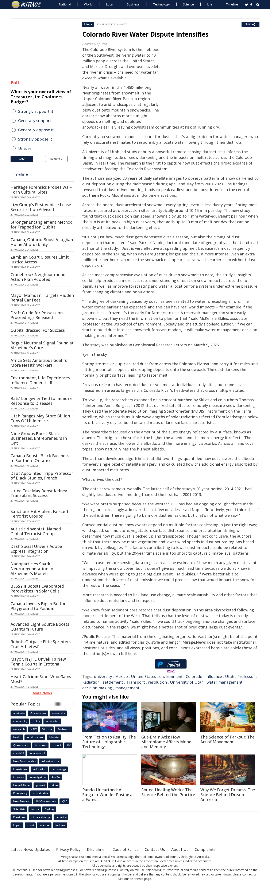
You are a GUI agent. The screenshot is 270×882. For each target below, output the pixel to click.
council (57, 745)
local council (37, 753)
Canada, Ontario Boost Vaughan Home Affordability (42, 242)
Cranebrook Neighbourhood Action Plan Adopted (38, 277)
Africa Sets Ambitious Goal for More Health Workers (40, 363)
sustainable (40, 793)
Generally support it (36, 120)
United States (143, 676)
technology (59, 769)
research (19, 729)
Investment (20, 769)
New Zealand (21, 801)
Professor (246, 676)
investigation (38, 777)
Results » (56, 159)
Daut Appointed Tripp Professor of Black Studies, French (42, 476)
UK (69, 745)
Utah (229, 676)
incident (60, 825)
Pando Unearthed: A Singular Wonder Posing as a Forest (108, 794)
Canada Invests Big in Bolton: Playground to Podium (39, 606)
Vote (22, 159)
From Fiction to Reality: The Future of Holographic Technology (109, 741)
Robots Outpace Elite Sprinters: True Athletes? (41, 644)
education (39, 769)
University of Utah (187, 682)
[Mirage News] (28, 4)
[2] (167, 869)
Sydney (50, 809)
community (20, 721)
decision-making (97, 687)
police (36, 721)
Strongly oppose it (35, 139)
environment (171, 676)
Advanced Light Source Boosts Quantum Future (40, 627)
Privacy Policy (68, 849)
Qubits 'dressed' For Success (38, 330)
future (35, 809)
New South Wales (24, 761)
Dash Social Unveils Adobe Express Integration (36, 549)
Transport (135, 682)
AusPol (56, 777)
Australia (19, 713)
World (88, 4)
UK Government (46, 801)
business (41, 745)
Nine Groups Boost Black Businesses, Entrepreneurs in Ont (39, 438)
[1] (164, 869)
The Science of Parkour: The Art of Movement (227, 739)
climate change (41, 817)
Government (38, 713)
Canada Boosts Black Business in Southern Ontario (40, 458)
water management (225, 682)
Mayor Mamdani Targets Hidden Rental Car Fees (42, 298)
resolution (157, 682)
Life (209, 4)
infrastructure (50, 761)
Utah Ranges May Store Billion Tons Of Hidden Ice (40, 418)
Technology (161, 4)
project (40, 785)
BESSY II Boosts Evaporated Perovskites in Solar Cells (37, 588)
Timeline (232, 4)
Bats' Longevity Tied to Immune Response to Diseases (42, 401)
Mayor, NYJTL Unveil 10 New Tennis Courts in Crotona (38, 661)
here (132, 653)
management (127, 687)
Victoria (47, 729)
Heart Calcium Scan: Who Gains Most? (41, 679)
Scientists (19, 809)
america (61, 817)
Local (109, 4)
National (65, 4)
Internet (45, 825)
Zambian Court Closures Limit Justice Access (40, 259)
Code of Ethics (125, 849)
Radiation (91, 682)
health (17, 737)
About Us (179, 849)
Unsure (24, 148)
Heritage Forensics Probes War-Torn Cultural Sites (41, 190)
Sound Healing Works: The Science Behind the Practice (168, 792)
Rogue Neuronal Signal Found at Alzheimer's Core (42, 345)
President (19, 817)
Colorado (194, 676)
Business (133, 4)
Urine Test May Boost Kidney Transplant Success (39, 493)
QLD (65, 801)
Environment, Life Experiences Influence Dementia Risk (40, 380)
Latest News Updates (30, 849)
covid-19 (18, 753)
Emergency (20, 793)
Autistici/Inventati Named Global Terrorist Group (36, 531)
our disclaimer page (137, 879)
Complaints (205, 849)
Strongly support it (35, 111)
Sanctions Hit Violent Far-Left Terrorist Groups (40, 514)
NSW (34, 729)
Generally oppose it (36, 129)
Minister (54, 737)
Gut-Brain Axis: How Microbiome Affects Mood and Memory (166, 741)
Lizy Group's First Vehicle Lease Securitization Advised (41, 207)
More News (42, 693)
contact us (249, 874)
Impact (17, 825)
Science (188, 4)
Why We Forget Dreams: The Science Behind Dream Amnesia (227, 794)
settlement (113, 682)
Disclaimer (96, 849)
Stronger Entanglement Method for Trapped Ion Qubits (42, 224)
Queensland (21, 745)
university (103, 676)
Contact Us (155, 849)
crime (54, 785)
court (30, 825)
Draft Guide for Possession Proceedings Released (37, 315)
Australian (52, 721)
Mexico (121, 676)
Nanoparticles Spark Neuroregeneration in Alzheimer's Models (32, 568)
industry (18, 777)
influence (213, 676)
